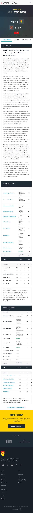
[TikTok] (20, 465)
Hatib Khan (6, 235)
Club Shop (4, 493)
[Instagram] (16, 465)
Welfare (20, 483)
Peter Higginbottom (9, 193)
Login (3, 496)
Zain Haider (6, 229)
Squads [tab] (16, 39)
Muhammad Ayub (8, 211)
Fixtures (3, 477)
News (3, 474)
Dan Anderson (7, 251)
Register (3, 499)
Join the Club (16, 426)
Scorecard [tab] (7, 39)
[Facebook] (3, 465)
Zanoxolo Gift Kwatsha (9, 216)
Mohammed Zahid (8, 206)
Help (19, 477)
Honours (4, 483)
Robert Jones (6, 222)
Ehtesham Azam (7, 248)
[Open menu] (30, 2)
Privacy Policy (22, 480)
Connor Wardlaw (8, 200)
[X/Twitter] (7, 465)
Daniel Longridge (8, 242)
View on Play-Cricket (17, 407)
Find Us (3, 485)
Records (3, 480)
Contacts (20, 474)
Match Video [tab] (26, 39)
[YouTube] (12, 465)
